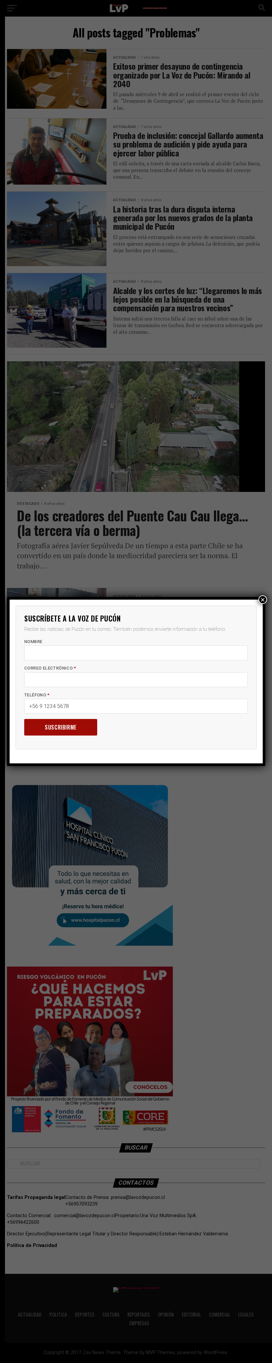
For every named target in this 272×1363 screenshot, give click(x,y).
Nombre (33, 641)
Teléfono (36, 694)
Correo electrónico (50, 668)
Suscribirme (61, 727)
